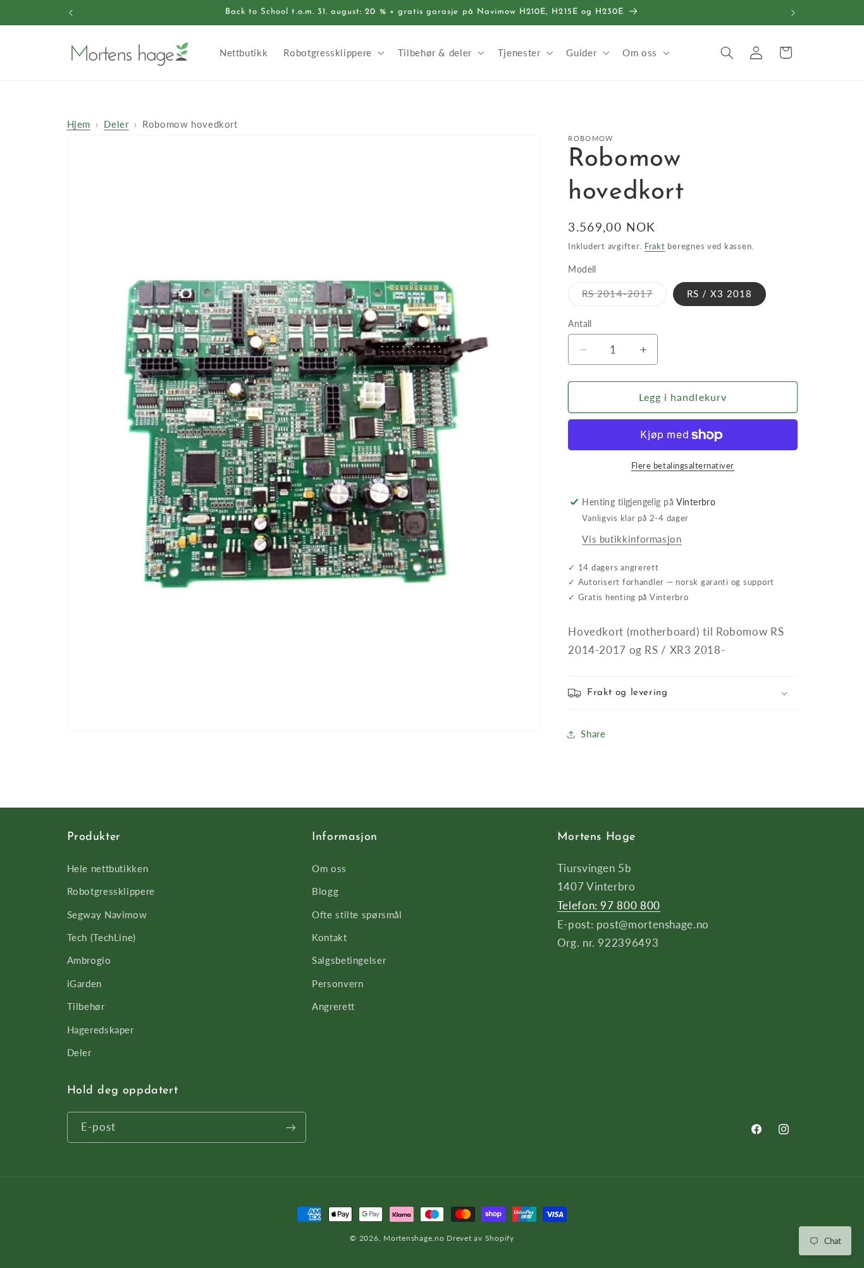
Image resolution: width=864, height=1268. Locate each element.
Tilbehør (86, 1005)
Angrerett (333, 1005)
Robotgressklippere (111, 891)
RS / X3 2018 (720, 294)
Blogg (325, 891)
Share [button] (593, 734)
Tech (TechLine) (101, 936)
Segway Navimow (107, 914)
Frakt (655, 246)
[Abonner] (290, 1127)
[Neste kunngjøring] (793, 12)
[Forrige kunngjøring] (71, 12)
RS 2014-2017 (624, 297)
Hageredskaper (100, 1029)
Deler (116, 124)
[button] (333, 52)
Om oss (329, 867)
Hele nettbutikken (108, 867)
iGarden (84, 982)
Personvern (337, 982)
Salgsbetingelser (349, 960)
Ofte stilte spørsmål (357, 914)
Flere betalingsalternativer (682, 466)
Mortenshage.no (413, 1238)
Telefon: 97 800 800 (608, 904)
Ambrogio (89, 960)
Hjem (79, 124)
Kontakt (329, 936)
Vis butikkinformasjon (631, 539)
